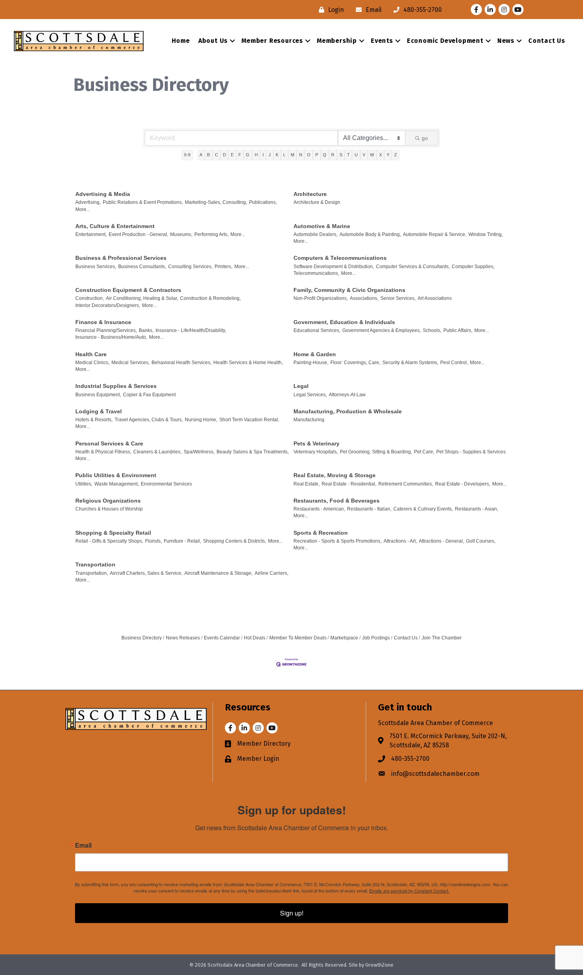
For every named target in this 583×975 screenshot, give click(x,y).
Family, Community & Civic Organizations (349, 290)
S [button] (340, 154)
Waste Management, (116, 484)
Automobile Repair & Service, (434, 234)
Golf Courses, (480, 541)
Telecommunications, (316, 273)
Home (181, 40)
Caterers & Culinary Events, (423, 509)
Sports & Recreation (320, 533)
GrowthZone (379, 965)
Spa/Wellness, (199, 452)
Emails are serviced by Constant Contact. (409, 890)
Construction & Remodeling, (210, 298)
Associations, (364, 298)
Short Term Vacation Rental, (249, 419)
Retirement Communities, (405, 484)
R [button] (332, 154)
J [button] (269, 154)
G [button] (247, 154)
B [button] (208, 154)
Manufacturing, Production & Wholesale (347, 411)
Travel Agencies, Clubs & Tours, (149, 419)
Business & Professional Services (121, 258)
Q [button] (324, 154)
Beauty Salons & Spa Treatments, (253, 452)
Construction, (89, 298)
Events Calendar (222, 638)
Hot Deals (254, 638)
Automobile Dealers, (315, 234)
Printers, (223, 266)
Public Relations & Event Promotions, (143, 202)
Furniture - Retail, (182, 541)
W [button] (372, 154)
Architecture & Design (316, 202)
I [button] (263, 154)
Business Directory (141, 638)
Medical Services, (130, 362)
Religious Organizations (108, 500)
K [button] (277, 154)
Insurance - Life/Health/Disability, (190, 330)
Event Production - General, (138, 234)
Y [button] (388, 154)
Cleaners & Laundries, (157, 452)
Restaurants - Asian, (476, 509)
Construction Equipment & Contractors (128, 290)
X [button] (380, 154)
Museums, (181, 234)
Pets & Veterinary (316, 443)
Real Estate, (306, 484)
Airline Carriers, (271, 573)
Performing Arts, (211, 234)
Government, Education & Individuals (344, 322)
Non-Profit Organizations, (320, 298)
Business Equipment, (98, 394)
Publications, (263, 202)
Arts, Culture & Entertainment (115, 226)
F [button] (239, 154)
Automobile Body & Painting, (370, 234)
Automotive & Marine (321, 226)
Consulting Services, (190, 266)
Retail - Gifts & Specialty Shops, (109, 541)
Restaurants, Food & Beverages (336, 500)
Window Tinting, (485, 234)
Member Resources (272, 40)
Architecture (310, 194)
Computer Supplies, (473, 266)
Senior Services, (398, 298)
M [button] (292, 154)
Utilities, (83, 484)
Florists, (153, 541)
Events (382, 40)
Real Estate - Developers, (462, 484)
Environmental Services (166, 484)
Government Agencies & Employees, (381, 330)
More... (82, 209)
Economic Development (445, 40)
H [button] (256, 154)
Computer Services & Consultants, (413, 266)
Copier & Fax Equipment (149, 394)
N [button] (300, 154)
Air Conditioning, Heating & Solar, (142, 298)
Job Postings (376, 638)
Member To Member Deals (297, 638)
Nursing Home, (201, 419)
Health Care (91, 354)
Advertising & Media (102, 194)
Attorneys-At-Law (347, 394)
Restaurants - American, (319, 509)
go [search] (425, 138)
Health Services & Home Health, (248, 362)
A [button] (200, 154)
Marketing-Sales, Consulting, (216, 202)
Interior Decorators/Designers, (107, 305)
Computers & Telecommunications (340, 258)
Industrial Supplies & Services (116, 386)
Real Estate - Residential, (349, 484)
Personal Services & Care (109, 443)
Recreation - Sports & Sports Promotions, (337, 541)
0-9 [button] (187, 154)
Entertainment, (91, 234)
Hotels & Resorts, (94, 419)
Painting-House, (310, 362)
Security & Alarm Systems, (410, 362)
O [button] (309, 154)
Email (83, 845)
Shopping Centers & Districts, (234, 541)
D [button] (224, 154)
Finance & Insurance (103, 322)
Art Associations (435, 298)
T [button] (348, 154)
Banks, (146, 330)
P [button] (316, 154)
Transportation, (91, 573)
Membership (337, 40)
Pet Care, (424, 452)
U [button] (356, 154)
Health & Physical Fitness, (103, 452)
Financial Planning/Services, (106, 330)
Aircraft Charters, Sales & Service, (146, 573)
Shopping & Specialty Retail (113, 533)
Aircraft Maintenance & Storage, (218, 573)
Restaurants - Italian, (369, 509)
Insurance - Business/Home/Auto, (111, 337)
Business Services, (95, 266)
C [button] (216, 154)
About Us (213, 40)
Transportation (95, 564)
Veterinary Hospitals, (315, 452)
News (505, 40)
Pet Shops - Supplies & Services (471, 452)
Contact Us (546, 40)
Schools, (432, 330)
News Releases (183, 638)
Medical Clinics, (92, 362)
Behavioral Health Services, (181, 362)
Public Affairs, (457, 330)
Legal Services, (310, 394)
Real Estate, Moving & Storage (334, 475)
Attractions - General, (441, 541)
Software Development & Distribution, (333, 266)
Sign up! (291, 912)
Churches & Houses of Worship (109, 509)
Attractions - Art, (400, 541)
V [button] (363, 154)
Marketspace (344, 638)
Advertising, (88, 202)
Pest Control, (454, 362)
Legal (301, 386)
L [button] (284, 154)
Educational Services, (316, 330)
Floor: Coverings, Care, (355, 362)
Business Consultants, (142, 266)
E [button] (232, 154)
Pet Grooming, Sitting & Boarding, (376, 452)
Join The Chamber (442, 638)
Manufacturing (308, 419)
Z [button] (395, 154)
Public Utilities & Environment (115, 475)
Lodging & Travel (98, 411)
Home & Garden (314, 354)
